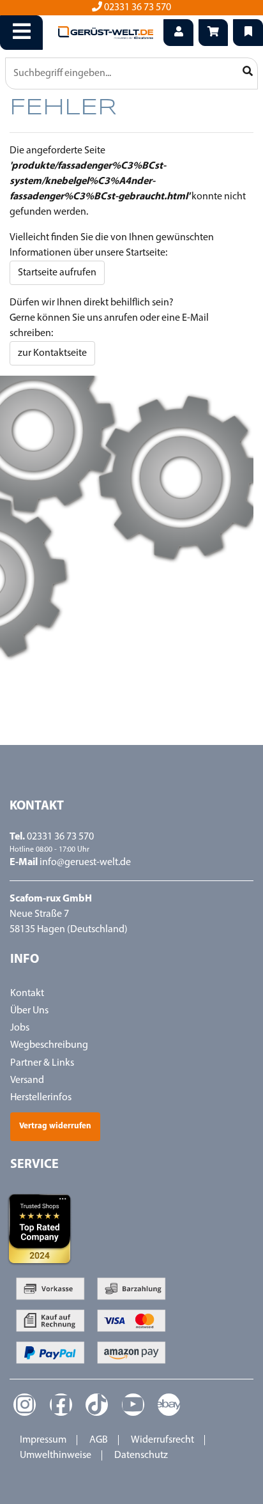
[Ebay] (169, 1404)
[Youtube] (133, 1404)
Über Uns (29, 1011)
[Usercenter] (178, 32)
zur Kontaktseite (52, 353)
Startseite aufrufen (57, 273)
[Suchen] (247, 72)
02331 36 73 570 (136, 8)
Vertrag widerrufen (55, 1126)
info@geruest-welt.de (85, 862)
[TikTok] (97, 1404)
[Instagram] (24, 1404)
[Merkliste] (248, 32)
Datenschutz (141, 1455)
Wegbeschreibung (49, 1045)
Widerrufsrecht (162, 1440)
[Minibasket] (214, 32)
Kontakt (27, 993)
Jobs (19, 1028)
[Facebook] (61, 1404)
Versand (27, 1080)
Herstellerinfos (40, 1098)
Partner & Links (42, 1063)
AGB (98, 1440)
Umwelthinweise (55, 1455)
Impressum (43, 1440)
